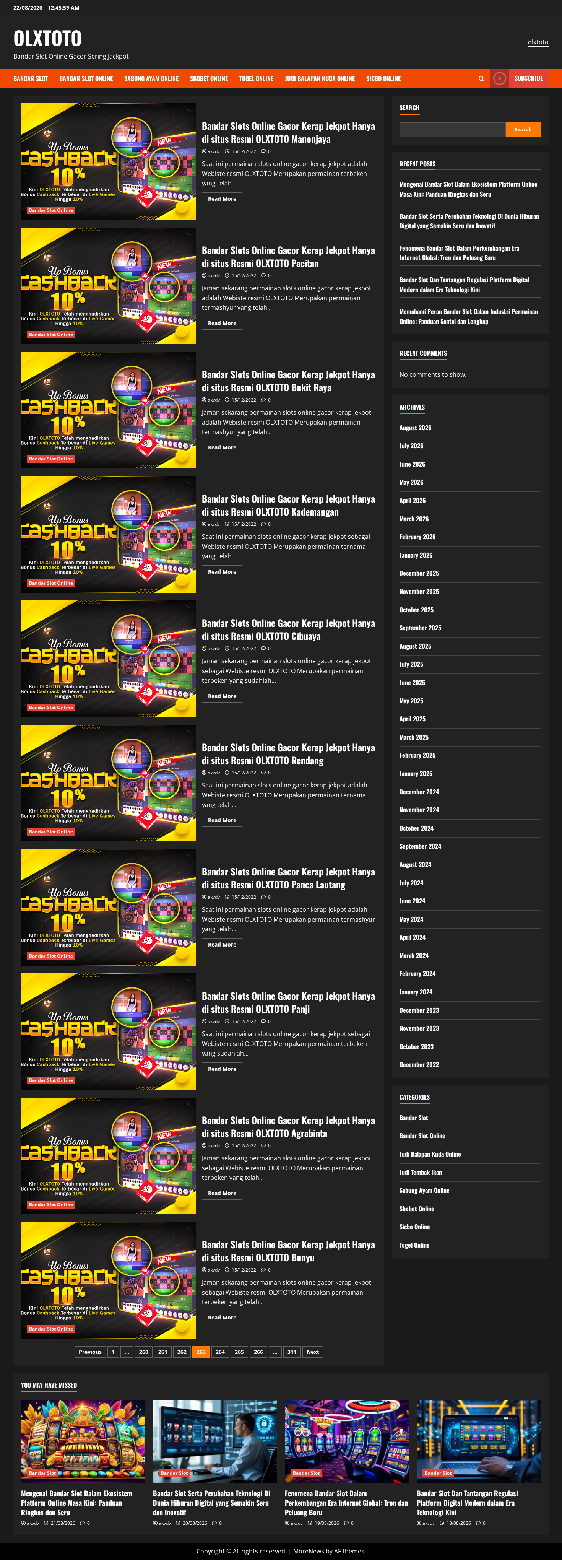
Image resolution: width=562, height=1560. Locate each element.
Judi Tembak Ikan (421, 1171)
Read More (225, 200)
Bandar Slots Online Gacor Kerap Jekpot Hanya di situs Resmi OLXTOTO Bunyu (108, 1280)
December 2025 (419, 572)
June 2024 (412, 900)
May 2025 (411, 700)
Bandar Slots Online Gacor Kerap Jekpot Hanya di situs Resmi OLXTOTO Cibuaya (108, 658)
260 (143, 1351)
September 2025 (420, 627)
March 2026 (414, 518)
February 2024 (417, 973)
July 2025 (411, 664)
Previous (90, 1351)
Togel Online (256, 78)
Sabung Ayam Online (151, 78)
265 (239, 1351)
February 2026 (418, 536)
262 (182, 1351)
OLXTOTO (47, 37)
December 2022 (419, 1064)
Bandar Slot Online (86, 78)
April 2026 (413, 499)
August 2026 (416, 427)
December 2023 (419, 1009)
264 (220, 1351)
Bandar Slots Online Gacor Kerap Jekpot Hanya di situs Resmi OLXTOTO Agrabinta (108, 1156)
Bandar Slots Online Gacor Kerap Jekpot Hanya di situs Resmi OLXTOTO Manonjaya (108, 161)
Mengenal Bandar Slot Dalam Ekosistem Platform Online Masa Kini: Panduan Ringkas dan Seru (469, 188)
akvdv (214, 151)
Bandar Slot (30, 78)
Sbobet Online (209, 78)
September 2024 (420, 846)
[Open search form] (481, 78)
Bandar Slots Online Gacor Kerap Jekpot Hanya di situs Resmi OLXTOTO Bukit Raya (108, 410)
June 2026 (413, 463)
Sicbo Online (383, 78)
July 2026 (412, 445)
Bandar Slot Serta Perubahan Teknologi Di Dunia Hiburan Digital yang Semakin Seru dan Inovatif (469, 220)
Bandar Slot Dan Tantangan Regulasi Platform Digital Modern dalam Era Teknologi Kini (464, 284)
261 (162, 1351)
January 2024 (416, 991)
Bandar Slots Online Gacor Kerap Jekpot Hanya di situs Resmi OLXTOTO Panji (108, 1031)
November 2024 (419, 809)
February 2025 (417, 755)
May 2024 (411, 918)
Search (410, 107)
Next (313, 1351)
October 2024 (417, 827)
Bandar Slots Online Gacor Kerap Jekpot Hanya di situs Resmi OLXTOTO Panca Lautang (108, 907)
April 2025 (413, 718)
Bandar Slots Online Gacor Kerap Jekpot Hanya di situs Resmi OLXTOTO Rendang (108, 783)
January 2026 (416, 554)
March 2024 (414, 955)
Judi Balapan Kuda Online (320, 78)
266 (258, 1351)
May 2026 (412, 481)
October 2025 (417, 609)
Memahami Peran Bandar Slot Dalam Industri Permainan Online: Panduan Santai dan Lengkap (469, 316)
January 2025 (416, 773)
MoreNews (308, 1551)
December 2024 (419, 791)
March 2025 (414, 736)
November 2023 (419, 1028)
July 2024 (411, 882)
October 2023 (417, 1046)
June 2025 (412, 681)
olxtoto (538, 42)
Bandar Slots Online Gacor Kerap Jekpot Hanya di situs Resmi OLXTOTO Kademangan (108, 534)
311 (292, 1351)
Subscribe (529, 78)
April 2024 (413, 937)
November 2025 (419, 590)
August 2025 (415, 645)
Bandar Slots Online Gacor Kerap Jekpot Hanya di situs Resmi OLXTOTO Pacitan (108, 286)
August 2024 (415, 864)
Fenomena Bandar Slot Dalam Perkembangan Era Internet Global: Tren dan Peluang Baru (459, 252)
